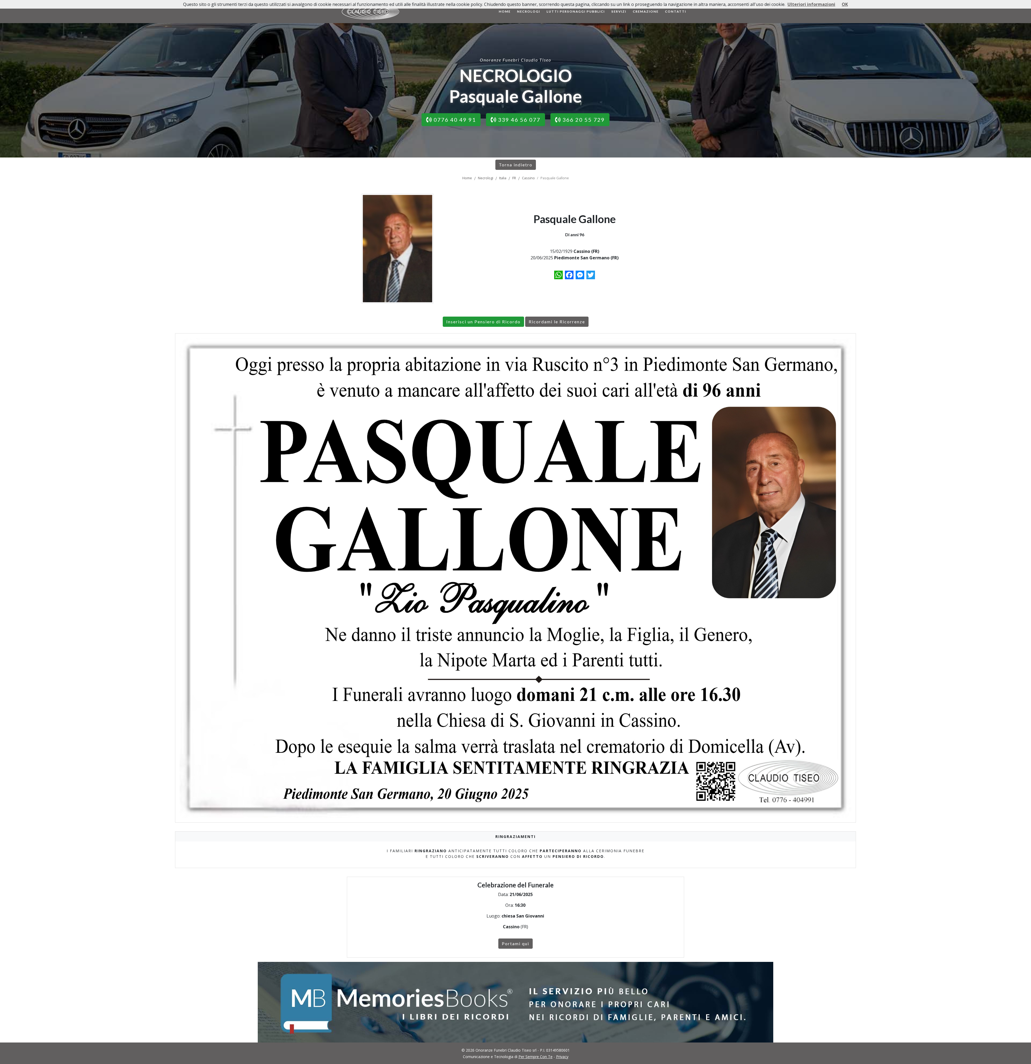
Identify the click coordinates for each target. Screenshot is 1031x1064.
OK (845, 4)
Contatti (675, 11)
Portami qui (515, 943)
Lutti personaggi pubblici (576, 11)
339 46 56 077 (518, 119)
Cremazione (646, 11)
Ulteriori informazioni (811, 4)
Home (505, 11)
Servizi (618, 11)
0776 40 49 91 (454, 119)
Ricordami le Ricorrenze (557, 321)
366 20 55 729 (583, 119)
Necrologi (528, 11)
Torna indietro (515, 164)
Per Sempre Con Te (535, 1056)
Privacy (562, 1056)
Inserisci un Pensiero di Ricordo (483, 321)
